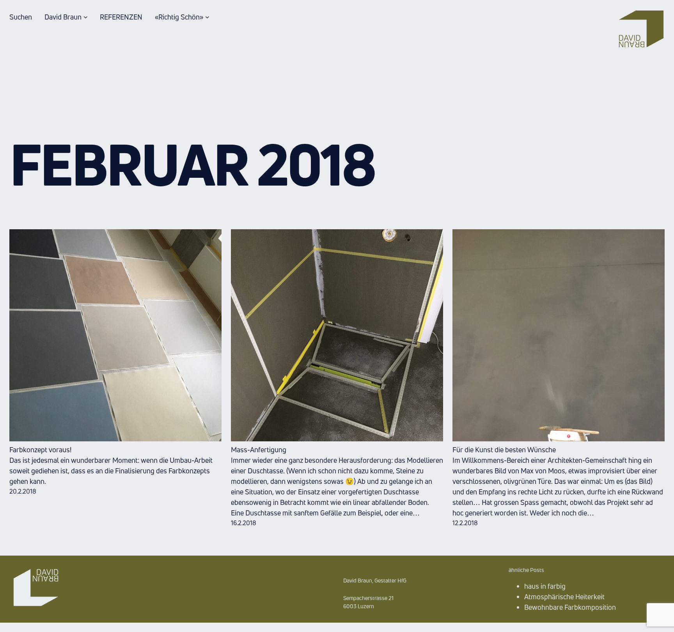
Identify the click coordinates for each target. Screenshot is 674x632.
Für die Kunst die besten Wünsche (504, 449)
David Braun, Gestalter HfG (374, 580)
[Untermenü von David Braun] (85, 17)
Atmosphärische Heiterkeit (564, 596)
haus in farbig (545, 586)
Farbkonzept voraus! (40, 449)
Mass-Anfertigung (258, 449)
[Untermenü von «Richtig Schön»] (207, 17)
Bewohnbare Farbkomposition (570, 607)
